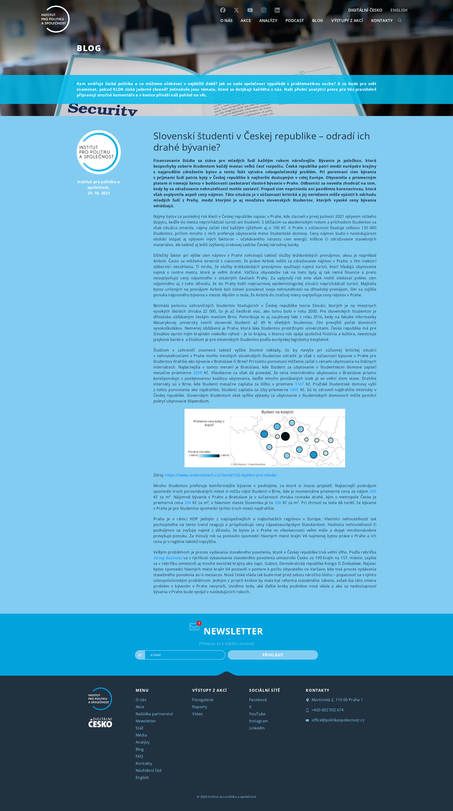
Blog (89, 48)
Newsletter (146, 721)
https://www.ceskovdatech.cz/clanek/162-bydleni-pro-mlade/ (221, 475)
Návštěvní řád (148, 770)
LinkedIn (257, 728)
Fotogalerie (202, 699)
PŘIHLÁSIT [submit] (272, 655)
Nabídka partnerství (154, 713)
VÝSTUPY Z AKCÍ (209, 690)
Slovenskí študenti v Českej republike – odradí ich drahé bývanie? (261, 141)
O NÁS (226, 20)
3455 (294, 389)
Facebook (258, 699)
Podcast (294, 20)
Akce (140, 706)
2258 (197, 372)
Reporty (199, 706)
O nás (141, 699)
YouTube (257, 713)
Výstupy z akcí (347, 20)
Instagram (258, 721)
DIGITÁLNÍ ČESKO (365, 10)
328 (278, 502)
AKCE (246, 20)
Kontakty (144, 763)
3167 (299, 384)
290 (373, 491)
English (398, 10)
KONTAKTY (382, 20)
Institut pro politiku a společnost (232, 796)
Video (197, 713)
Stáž (140, 728)
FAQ (139, 756)
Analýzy (268, 20)
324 (188, 502)
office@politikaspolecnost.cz (337, 720)
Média (141, 735)
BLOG (317, 20)
